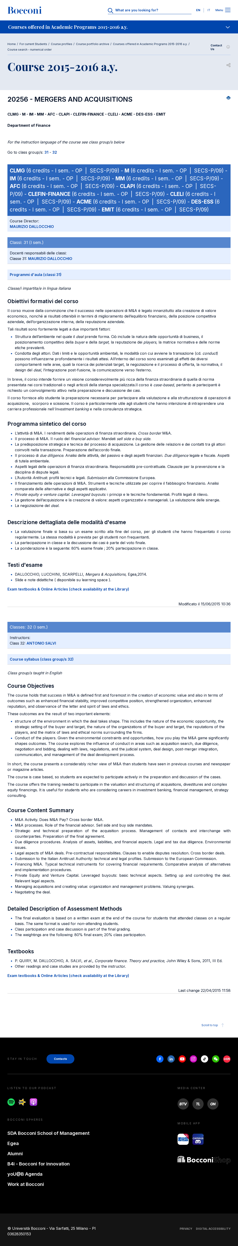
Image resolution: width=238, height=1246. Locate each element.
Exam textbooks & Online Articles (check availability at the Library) (68, 589)
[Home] (24, 10)
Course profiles (61, 44)
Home (11, 44)
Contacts (60, 1059)
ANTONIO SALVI (41, 643)
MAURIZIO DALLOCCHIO (32, 226)
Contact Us (216, 47)
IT (209, 10)
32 (54, 152)
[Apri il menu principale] (228, 10)
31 (46, 152)
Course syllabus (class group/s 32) (42, 659)
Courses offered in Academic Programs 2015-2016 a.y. (150, 44)
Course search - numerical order (29, 49)
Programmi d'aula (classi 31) (36, 274)
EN (198, 10)
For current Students (33, 44)
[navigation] (119, 26)
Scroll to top (210, 1025)
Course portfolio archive (92, 44)
